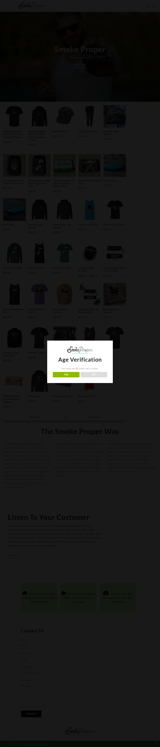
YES (66, 374)
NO (93, 374)
